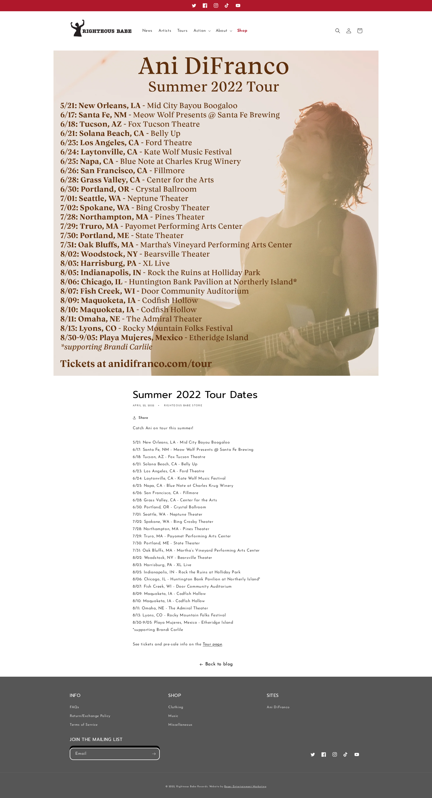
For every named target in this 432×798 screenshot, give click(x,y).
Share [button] (143, 418)
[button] (201, 31)
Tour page (212, 644)
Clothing (175, 707)
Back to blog (219, 664)
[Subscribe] (153, 754)
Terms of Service (84, 725)
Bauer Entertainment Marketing (245, 786)
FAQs (74, 707)
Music (173, 716)
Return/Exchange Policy (90, 716)
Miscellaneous (180, 725)
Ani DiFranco (278, 707)
